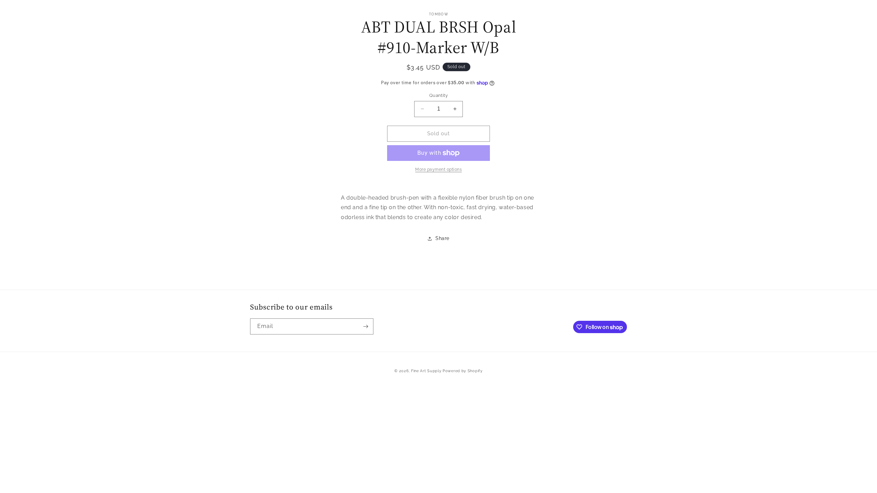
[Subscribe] (365, 326)
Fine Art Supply (426, 371)
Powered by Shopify (463, 371)
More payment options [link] (438, 169)
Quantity (438, 95)
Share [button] (442, 238)
